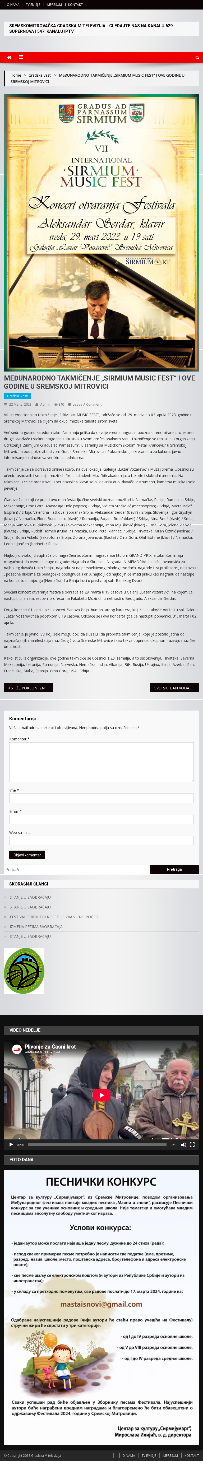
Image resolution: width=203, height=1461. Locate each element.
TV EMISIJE (33, 4)
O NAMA (13, 4)
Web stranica (20, 832)
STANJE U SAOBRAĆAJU (30, 897)
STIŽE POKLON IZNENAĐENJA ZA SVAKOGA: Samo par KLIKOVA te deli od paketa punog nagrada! (32, 687)
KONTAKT (75, 4)
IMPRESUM (54, 4)
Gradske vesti (17, 396)
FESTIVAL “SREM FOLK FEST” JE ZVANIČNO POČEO (54, 916)
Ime (14, 790)
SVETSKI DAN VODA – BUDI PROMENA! (176, 687)
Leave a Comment (87, 404)
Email (15, 811)
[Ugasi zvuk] (183, 1144)
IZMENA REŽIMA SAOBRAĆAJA (36, 926)
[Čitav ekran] (192, 1144)
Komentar (19, 738)
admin (45, 404)
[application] (101, 1095)
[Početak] (11, 1144)
